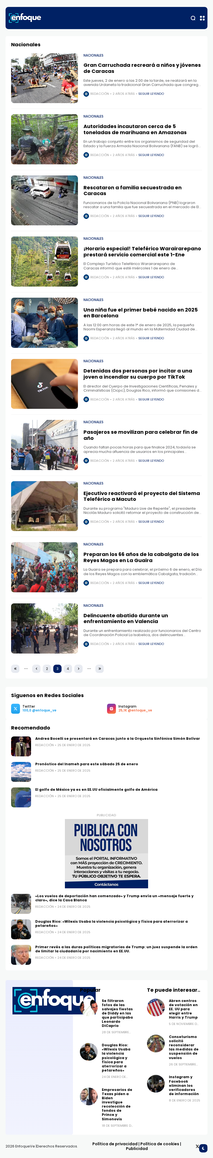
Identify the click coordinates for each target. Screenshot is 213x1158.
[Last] (99, 669)
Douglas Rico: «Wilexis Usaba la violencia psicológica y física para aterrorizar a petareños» (111, 923)
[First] (15, 669)
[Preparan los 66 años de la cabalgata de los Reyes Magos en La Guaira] (44, 567)
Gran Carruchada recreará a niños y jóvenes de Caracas (142, 68)
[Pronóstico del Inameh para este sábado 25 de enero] (21, 772)
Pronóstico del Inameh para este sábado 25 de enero (87, 764)
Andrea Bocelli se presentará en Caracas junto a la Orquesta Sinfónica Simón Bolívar (117, 738)
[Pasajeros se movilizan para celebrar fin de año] (44, 445)
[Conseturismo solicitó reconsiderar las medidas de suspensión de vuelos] (156, 1043)
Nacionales (93, 55)
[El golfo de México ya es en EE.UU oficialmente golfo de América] (21, 797)
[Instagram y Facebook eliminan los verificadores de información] (156, 1084)
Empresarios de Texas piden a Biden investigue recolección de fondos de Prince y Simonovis (117, 1104)
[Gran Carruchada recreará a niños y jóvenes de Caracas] (44, 78)
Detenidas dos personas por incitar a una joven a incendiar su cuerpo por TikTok (137, 373)
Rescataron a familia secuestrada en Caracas (132, 190)
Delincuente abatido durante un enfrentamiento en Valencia (125, 618)
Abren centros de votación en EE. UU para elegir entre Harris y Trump (183, 1009)
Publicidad (137, 1148)
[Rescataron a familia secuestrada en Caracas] (44, 200)
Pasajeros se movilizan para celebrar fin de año (140, 435)
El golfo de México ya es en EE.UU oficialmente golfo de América (96, 789)
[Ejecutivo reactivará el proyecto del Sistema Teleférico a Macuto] (44, 506)
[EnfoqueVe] (25, 18)
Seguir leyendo (151, 93)
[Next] (78, 669)
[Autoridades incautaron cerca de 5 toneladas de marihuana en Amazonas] (44, 139)
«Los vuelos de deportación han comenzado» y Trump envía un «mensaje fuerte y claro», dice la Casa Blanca (114, 898)
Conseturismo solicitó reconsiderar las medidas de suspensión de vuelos (184, 1047)
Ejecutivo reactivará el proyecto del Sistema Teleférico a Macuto (141, 496)
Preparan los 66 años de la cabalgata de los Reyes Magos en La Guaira (141, 557)
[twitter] (197, 1146)
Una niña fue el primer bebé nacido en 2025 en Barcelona (140, 312)
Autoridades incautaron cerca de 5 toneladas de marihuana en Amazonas (135, 129)
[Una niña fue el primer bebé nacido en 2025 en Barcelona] (44, 323)
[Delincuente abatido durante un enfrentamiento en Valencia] (44, 628)
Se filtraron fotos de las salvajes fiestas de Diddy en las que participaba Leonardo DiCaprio (117, 1013)
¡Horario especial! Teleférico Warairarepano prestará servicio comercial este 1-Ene (142, 251)
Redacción (99, 93)
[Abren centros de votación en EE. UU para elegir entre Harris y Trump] (156, 1007)
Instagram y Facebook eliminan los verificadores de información (184, 1085)
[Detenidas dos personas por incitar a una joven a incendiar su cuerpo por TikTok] (44, 384)
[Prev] (36, 669)
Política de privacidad (115, 1144)
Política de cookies (159, 1144)
